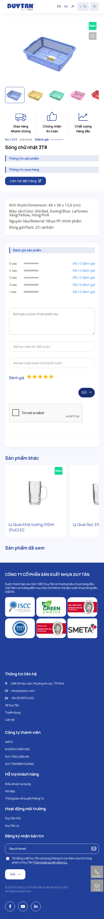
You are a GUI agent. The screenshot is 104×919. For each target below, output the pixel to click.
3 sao (13, 277)
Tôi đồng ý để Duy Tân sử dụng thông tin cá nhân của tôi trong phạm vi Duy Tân (52, 860)
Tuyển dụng (12, 712)
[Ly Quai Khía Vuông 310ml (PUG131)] (35, 492)
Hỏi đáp (10, 791)
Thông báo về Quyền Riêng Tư (24, 798)
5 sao (13, 263)
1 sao (12, 292)
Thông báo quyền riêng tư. (50, 862)
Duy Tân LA (12, 826)
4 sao (13, 270)
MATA (9, 742)
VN (66, 6)
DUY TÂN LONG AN (17, 757)
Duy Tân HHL (13, 818)
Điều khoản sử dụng (18, 784)
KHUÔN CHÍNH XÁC (17, 749)
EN (59, 6)
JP (72, 6)
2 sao (13, 285)
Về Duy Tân (12, 705)
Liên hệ (10, 720)
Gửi (84, 392)
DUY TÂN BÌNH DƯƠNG (19, 764)
